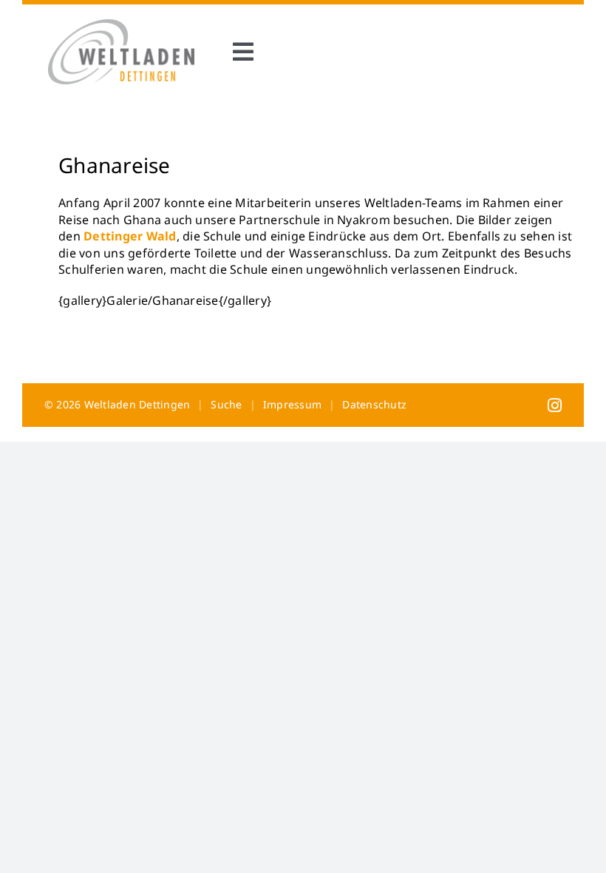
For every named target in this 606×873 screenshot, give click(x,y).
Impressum (292, 404)
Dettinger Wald (130, 236)
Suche (226, 404)
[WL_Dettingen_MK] (121, 25)
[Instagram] (555, 405)
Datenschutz (374, 404)
